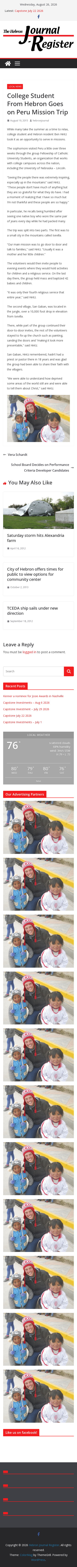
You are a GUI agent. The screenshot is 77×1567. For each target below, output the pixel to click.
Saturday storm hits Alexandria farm (35, 538)
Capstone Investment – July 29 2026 (26, 709)
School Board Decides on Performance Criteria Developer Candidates (40, 468)
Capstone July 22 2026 (29, 11)
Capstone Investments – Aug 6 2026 (26, 702)
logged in (29, 652)
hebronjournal (41, 120)
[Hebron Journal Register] (8, 63)
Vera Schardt (17, 454)
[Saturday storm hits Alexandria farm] (38, 494)
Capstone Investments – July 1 (22, 722)
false (38, 781)
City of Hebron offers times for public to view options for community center (35, 574)
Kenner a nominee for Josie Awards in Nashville (33, 696)
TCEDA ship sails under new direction (32, 610)
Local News (15, 86)
